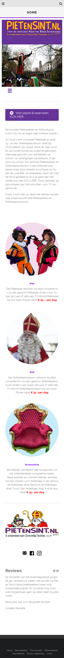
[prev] (11, 70)
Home (9, 650)
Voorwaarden (18, 653)
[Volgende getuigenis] (57, 570)
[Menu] (9, 90)
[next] (53, 70)
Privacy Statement (35, 653)
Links (49, 653)
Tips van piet (36, 650)
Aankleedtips (21, 650)
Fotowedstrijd (51, 650)
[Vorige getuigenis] (54, 570)
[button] (54, 571)
